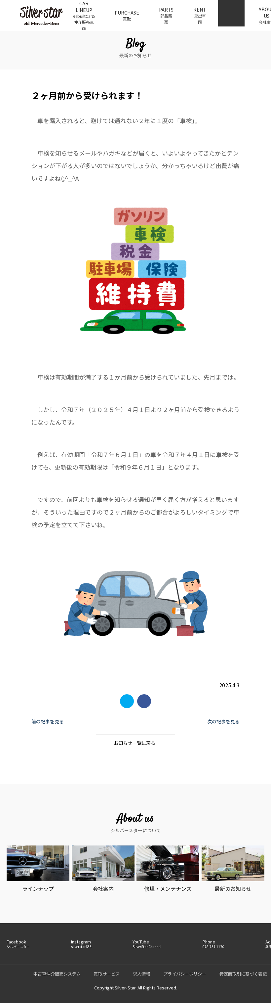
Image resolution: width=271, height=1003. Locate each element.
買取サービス (107, 974)
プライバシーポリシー (184, 974)
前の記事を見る (47, 721)
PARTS (166, 15)
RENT (199, 15)
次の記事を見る (223, 721)
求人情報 (141, 974)
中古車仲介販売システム (57, 974)
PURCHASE (127, 15)
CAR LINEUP (84, 15)
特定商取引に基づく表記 (243, 974)
